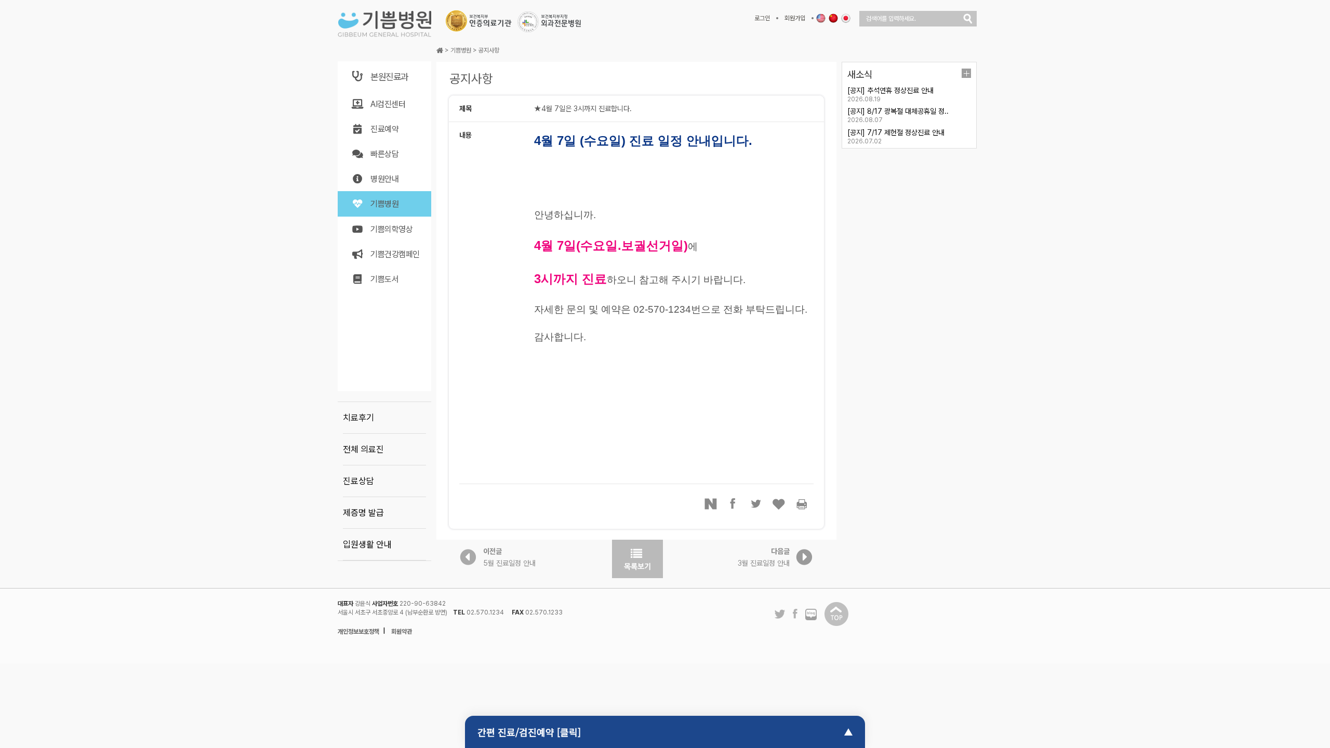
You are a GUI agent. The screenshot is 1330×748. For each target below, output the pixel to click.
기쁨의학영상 (391, 229)
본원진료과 (389, 76)
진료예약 (384, 129)
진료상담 (358, 481)
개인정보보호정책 (358, 631)
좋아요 (779, 503)
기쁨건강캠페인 (395, 254)
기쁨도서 (384, 279)
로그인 (762, 18)
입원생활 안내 (367, 544)
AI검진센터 (387, 104)
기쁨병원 (384, 204)
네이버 (710, 503)
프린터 (802, 503)
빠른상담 (384, 154)
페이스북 (733, 503)
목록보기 (637, 559)
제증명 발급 (363, 512)
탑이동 (836, 614)
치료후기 (358, 417)
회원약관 (401, 631)
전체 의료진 (363, 449)
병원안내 (384, 179)
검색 (968, 18)
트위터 (756, 503)
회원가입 (794, 18)
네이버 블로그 (811, 615)
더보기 (966, 73)
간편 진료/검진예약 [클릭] (529, 732)
